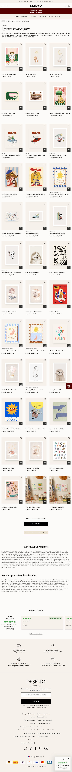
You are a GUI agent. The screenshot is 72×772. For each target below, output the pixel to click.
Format (42, 16)
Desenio (41, 766)
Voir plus (36, 524)
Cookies (39, 727)
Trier (56, 16)
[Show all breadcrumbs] (3, 21)
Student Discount (29, 733)
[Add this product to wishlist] (20, 44)
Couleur (33, 16)
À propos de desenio (28, 714)
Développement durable (27, 727)
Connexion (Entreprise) (27, 743)
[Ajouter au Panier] (20, 69)
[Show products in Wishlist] (65, 5)
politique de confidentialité (36, 705)
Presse (33, 717)
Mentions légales (29, 720)
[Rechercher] (7, 5)
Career (32, 723)
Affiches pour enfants (22, 21)
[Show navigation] (3, 5)
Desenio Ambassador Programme (24, 736)
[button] (62, 763)
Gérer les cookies (42, 736)
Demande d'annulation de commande (49, 733)
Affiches (10, 21)
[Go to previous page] (25, 532)
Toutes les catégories (19, 16)
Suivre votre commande (44, 720)
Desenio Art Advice (43, 714)
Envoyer (36, 701)
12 (43, 532)
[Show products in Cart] (69, 5)
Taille (50, 16)
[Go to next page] (46, 532)
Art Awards (31, 740)
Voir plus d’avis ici (36, 634)
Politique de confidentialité (45, 730)
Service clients (41, 717)
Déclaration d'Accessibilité (26, 730)
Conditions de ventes (44, 723)
